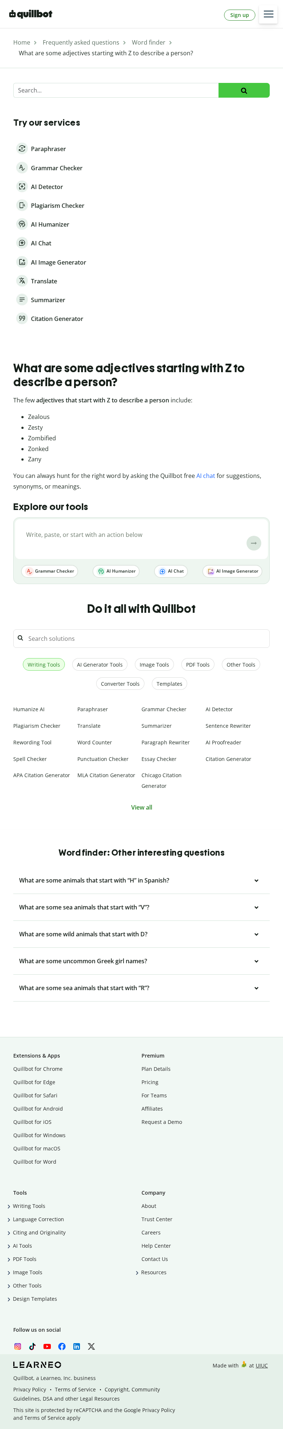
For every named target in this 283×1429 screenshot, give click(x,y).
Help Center (156, 1245)
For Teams (154, 1095)
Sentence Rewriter (228, 725)
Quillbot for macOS (36, 1148)
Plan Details (156, 1068)
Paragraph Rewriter (166, 742)
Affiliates (152, 1108)
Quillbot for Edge (34, 1082)
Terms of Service (75, 1389)
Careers (151, 1232)
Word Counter (94, 742)
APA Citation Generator (41, 775)
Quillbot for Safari (35, 1095)
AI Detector (219, 709)
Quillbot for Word (34, 1161)
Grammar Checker (54, 571)
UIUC (262, 1365)
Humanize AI (29, 709)
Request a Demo (162, 1121)
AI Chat (175, 571)
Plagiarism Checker (36, 725)
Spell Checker (30, 758)
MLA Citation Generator (106, 775)
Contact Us (155, 1258)
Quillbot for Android (38, 1108)
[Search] (244, 90)
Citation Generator (228, 758)
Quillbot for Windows (39, 1135)
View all (141, 807)
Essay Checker (159, 758)
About (149, 1205)
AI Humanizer (120, 571)
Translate (89, 725)
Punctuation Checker (103, 758)
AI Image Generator (236, 571)
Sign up (239, 14)
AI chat (205, 476)
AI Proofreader (223, 742)
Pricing (150, 1082)
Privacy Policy (29, 1389)
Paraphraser (92, 709)
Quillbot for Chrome (38, 1068)
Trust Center (157, 1219)
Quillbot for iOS (32, 1121)
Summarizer (157, 725)
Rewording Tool (32, 742)
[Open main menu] (268, 14)
